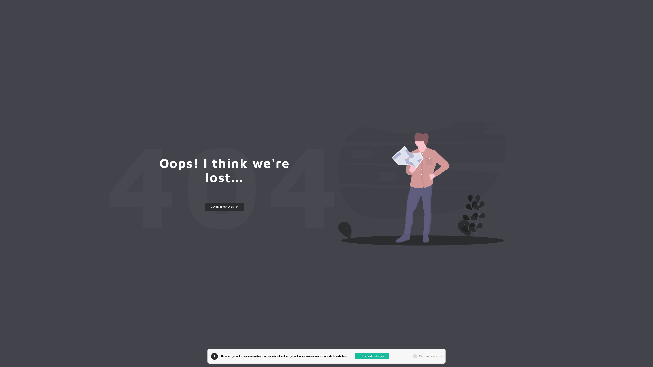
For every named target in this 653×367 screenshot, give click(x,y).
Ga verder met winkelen (224, 207)
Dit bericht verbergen (372, 356)
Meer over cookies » (430, 356)
